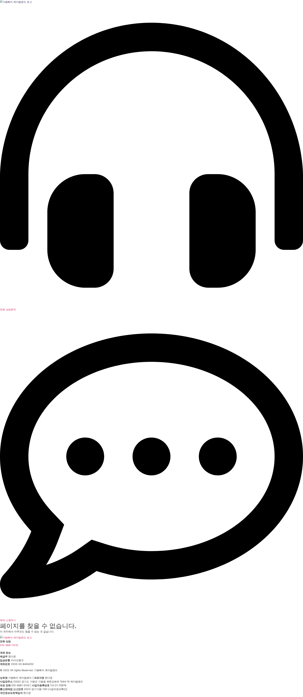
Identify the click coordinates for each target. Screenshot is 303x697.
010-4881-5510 (9, 645)
